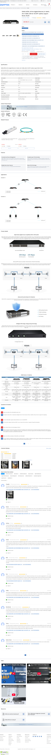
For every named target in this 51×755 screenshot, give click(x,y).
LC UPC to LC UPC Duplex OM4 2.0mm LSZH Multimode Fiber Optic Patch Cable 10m (26, 139)
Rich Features (21, 475)
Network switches (9, 8)
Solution (20, 4)
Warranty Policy (11, 740)
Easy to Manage (13, 475)
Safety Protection (29, 475)
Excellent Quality (23, 473)
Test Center (19, 741)
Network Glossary (28, 740)
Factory (10, 744)
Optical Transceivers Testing (21, 106)
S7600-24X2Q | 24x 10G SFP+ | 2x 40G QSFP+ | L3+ (30, 36)
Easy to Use (30, 473)
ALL (2, 408)
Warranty (16, 473)
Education (1, 740)
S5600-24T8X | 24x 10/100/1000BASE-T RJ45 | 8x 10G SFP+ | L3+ (32, 34)
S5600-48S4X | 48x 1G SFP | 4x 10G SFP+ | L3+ (30, 42)
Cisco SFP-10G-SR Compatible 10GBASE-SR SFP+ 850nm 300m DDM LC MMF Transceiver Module (9, 139)
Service (27, 4)
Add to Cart (9, 148)
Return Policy (11, 739)
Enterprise (1, 739)
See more (23, 60)
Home (1, 8)
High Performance (5, 475)
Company (35, 4)
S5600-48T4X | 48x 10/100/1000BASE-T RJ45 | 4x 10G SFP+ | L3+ (32, 40)
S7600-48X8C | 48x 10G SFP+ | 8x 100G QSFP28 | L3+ (31, 44)
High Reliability (38, 473)
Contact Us (18, 740)
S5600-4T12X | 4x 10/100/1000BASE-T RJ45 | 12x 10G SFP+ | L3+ (32, 32)
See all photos (29, 459)
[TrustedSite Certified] (4, 753)
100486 (28, 8)
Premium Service (9, 473)
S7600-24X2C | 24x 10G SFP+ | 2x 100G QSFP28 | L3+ (31, 38)
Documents (27, 741)
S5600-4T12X (26, 377)
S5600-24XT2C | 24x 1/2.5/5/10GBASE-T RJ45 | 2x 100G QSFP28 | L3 (33, 46)
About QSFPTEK (19, 736)
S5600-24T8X (46, 377)
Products (13, 4)
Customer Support (37, 475)
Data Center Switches (16, 8)
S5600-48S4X (36, 377)
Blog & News (27, 736)
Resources (43, 4)
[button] (31, 464)
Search (45, 5)
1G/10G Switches (23, 8)
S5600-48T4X (16, 377)
